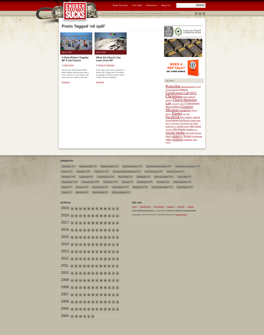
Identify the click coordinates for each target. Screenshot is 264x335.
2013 (65, 251)
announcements (188, 86)
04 (85, 209)
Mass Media (123, 177)
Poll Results (142, 182)
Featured (98, 171)
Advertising (66, 166)
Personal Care (88, 182)
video (169, 139)
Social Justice (98, 187)
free (182, 117)
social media (175, 132)
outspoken (169, 129)
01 (72, 209)
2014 (65, 244)
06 (93, 209)
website (168, 142)
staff (187, 133)
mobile (180, 126)
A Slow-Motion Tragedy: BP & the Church (75, 59)
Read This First (120, 5)
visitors (177, 139)
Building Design (107, 166)
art (196, 86)
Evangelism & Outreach (185, 166)
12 (117, 209)
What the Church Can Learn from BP (108, 59)
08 (101, 209)
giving (168, 120)
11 (113, 209)
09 (105, 209)
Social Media (117, 187)
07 (97, 209)
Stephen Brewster (195, 133)
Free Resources (151, 171)
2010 (65, 273)
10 (109, 209)
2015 (65, 237)
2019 (65, 208)
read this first (145, 207)
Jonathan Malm (195, 120)
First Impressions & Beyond (124, 171)
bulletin (184, 89)
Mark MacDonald (186, 123)
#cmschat (173, 85)
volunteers (188, 139)
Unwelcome (197, 136)
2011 (64, 265)
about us (170, 207)
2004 (65, 316)
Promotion (161, 182)
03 (80, 209)
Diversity (169, 114)
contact (191, 207)
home (134, 207)
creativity (185, 110)
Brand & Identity (86, 166)
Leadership (84, 177)
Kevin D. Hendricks (106, 65)
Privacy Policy (181, 215)
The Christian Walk (160, 187)
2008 (65, 287)
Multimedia (141, 177)
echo (183, 114)
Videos (65, 192)
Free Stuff (137, 5)
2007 (65, 294)
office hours (195, 126)
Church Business (130, 166)
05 (89, 209)
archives (180, 207)
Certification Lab (177, 92)
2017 (65, 222)
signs (195, 130)
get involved (159, 207)
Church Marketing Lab (181, 101)
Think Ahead (182, 187)
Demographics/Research (156, 166)
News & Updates (161, 177)
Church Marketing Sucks (75, 11)
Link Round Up (103, 177)
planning (190, 129)
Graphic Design (173, 171)
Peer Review (67, 182)
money (186, 126)
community (175, 103)
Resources (151, 5)
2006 (65, 301)
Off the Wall (182, 177)
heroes (175, 120)
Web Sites (80, 192)
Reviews (79, 187)
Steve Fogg (69, 65)
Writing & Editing (119, 192)
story (169, 136)
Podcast (125, 182)
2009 (65, 280)
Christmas (174, 96)
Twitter (196, 13)
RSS (203, 13)
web (195, 139)
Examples (81, 171)
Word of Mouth (99, 192)
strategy (177, 136)
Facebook (200, 13)
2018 (65, 215)
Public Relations (180, 182)
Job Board (184, 120)
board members (173, 89)
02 (76, 209)
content (182, 104)
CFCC (193, 93)
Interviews (66, 177)
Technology (137, 187)
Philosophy (108, 182)
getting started (192, 117)
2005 (65, 308)
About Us (165, 5)
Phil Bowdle (179, 129)
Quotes (65, 187)
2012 (65, 258)
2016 (65, 229)
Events (64, 171)
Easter (177, 113)
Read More (66, 82)
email (188, 114)
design (194, 110)
